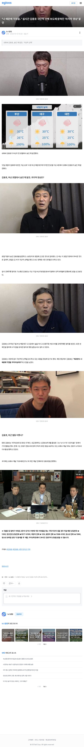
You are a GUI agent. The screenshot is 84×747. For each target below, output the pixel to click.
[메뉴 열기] (80, 3)
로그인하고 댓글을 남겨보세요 (19, 596)
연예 (6, 577)
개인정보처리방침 (51, 740)
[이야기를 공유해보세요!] (19, 583)
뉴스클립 (11, 577)
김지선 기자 (26, 549)
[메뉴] (79, 32)
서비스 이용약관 (39, 740)
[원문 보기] (5, 566)
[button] (18, 596)
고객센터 (30, 740)
